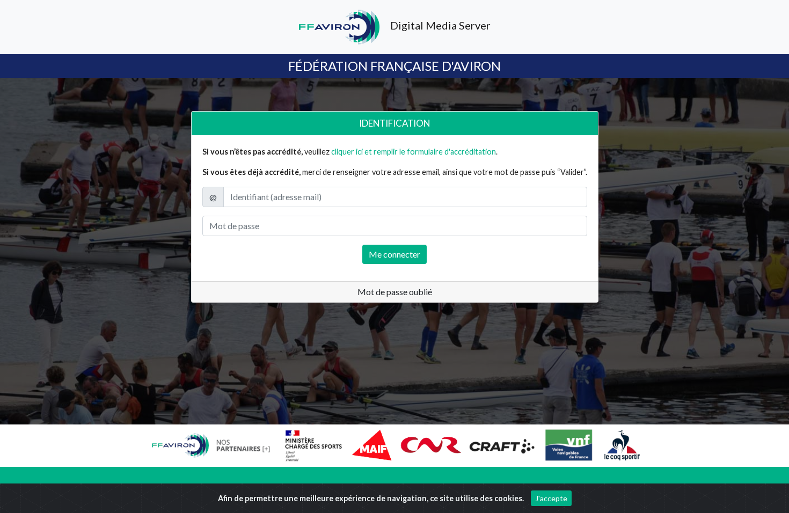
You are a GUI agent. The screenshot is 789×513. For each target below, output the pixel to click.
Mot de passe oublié (394, 292)
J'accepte (551, 498)
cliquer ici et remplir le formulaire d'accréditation (413, 151)
